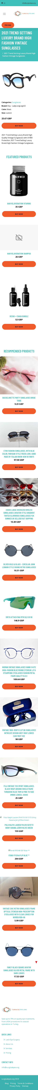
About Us (9, 1044)
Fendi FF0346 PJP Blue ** (19, 855)
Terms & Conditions (25, 1083)
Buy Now (19, 126)
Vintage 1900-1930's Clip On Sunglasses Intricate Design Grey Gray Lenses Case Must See (19, 733)
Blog (7, 1083)
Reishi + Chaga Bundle (19, 316)
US (4, 3)
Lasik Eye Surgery (13, 1039)
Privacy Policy (15, 1086)
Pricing (8, 25)
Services (9, 1048)
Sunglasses (16, 102)
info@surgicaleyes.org (29, 3)
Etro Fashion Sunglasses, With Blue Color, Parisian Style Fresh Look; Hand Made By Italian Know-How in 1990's (19, 453)
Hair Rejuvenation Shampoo (19, 253)
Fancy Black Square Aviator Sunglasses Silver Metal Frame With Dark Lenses (19, 970)
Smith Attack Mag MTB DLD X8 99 (19, 617)
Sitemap (25, 1086)
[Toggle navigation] (4, 14)
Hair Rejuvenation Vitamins (19, 203)
